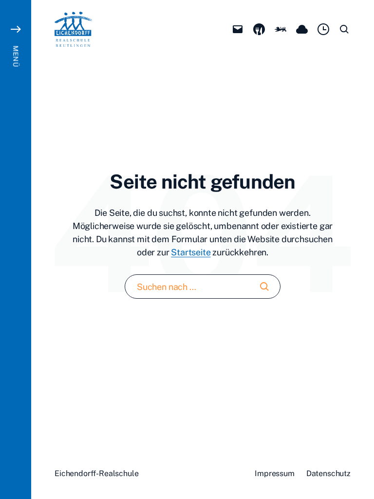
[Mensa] (259, 29)
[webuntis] (323, 29)
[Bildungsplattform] (280, 29)
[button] (15, 249)
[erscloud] (302, 29)
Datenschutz (328, 473)
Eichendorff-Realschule (96, 473)
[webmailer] (237, 29)
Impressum (275, 473)
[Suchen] (264, 286)
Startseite (190, 252)
